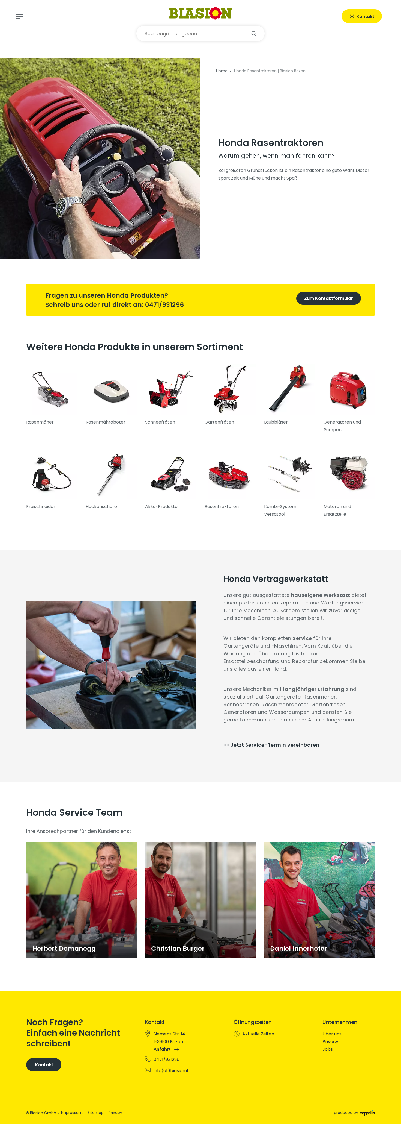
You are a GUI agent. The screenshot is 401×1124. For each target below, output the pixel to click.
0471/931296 (164, 304)
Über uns (332, 1034)
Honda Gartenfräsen (230, 395)
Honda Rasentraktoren (230, 479)
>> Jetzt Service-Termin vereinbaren (271, 744)
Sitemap (96, 1112)
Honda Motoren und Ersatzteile (349, 483)
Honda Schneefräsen (170, 395)
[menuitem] (347, 1034)
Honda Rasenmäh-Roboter (111, 395)
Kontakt (364, 16)
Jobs (327, 1049)
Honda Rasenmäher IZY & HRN (51, 395)
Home (222, 71)
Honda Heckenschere (111, 479)
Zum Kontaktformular (328, 298)
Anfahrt (163, 1049)
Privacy (330, 1041)
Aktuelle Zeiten (258, 1034)
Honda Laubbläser (289, 395)
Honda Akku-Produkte (170, 479)
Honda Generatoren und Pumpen (349, 399)
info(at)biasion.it (171, 1070)
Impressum (72, 1112)
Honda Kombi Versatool (289, 483)
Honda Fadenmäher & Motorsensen (51, 479)
